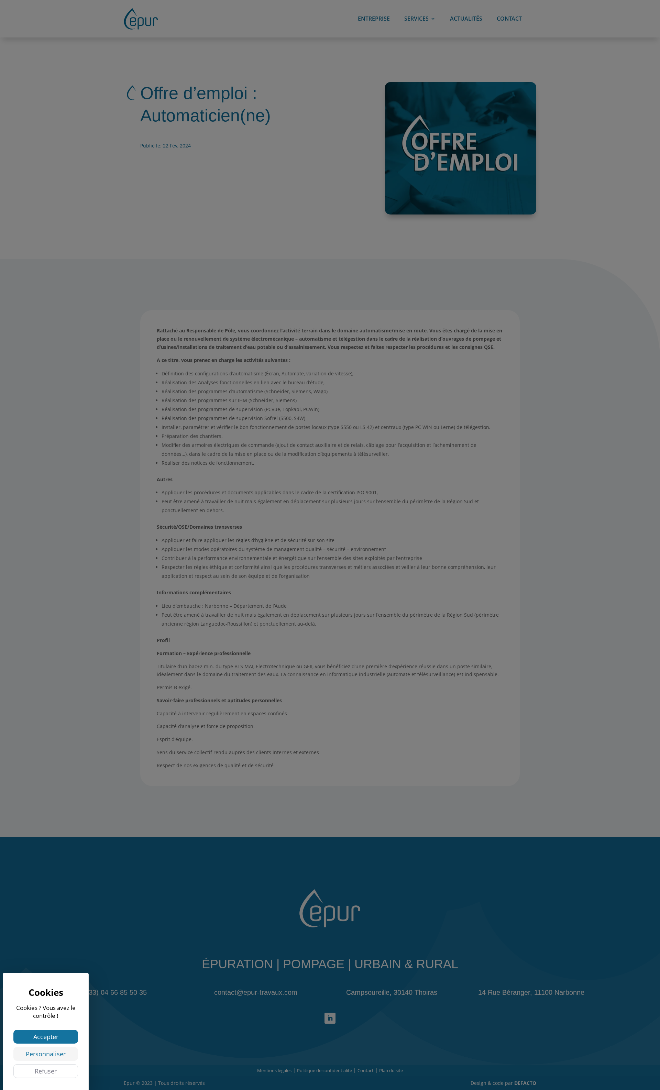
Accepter (45, 1037)
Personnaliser (46, 1054)
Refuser (46, 1071)
